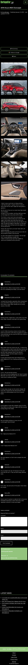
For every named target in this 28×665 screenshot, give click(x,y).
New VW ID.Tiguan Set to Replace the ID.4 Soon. (14, 601)
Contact (14, 655)
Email (2, 535)
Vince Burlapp (5, 12)
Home (4, 649)
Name (2, 528)
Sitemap (14, 661)
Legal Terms (14, 657)
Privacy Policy (14, 659)
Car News (9, 649)
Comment (3, 515)
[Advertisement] (14, 32)
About (14, 652)
